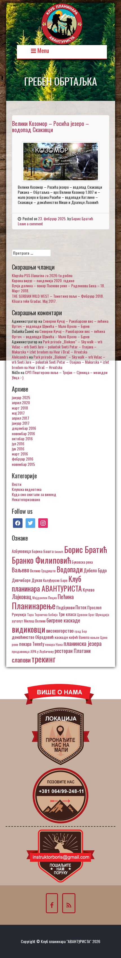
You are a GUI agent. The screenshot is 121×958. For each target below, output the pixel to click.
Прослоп (94, 607)
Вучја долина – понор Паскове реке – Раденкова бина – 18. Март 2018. (58, 288)
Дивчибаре (21, 580)
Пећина (66, 596)
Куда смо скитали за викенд (34, 494)
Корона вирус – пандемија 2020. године (43, 280)
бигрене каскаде (63, 620)
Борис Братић (82, 218)
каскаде (61, 637)
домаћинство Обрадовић (33, 637)
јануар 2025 (21, 397)
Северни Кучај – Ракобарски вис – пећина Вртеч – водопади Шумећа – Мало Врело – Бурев (60, 323)
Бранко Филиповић (41, 560)
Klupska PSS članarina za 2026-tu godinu (42, 275)
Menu (42, 50)
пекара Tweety (31, 644)
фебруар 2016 (22, 459)
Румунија (19, 614)
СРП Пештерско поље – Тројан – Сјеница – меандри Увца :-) (59, 374)
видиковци (28, 629)
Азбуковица (21, 551)
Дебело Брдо (95, 570)
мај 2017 (18, 413)
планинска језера (83, 643)
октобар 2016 (22, 438)
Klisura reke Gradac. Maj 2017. (34, 301)
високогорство (60, 630)
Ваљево (20, 569)
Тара (30, 614)
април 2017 (20, 418)
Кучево (89, 589)
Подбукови (65, 607)
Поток (80, 607)
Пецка (52, 597)
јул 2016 (18, 443)
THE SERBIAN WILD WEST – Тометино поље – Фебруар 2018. (58, 296)
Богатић (59, 551)
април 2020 (21, 402)
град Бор (81, 631)
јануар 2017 (21, 423)
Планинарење (33, 606)
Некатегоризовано (26, 499)
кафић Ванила (79, 637)
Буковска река (82, 562)
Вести (16, 484)
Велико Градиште (43, 571)
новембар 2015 (23, 464)
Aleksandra (20, 357)
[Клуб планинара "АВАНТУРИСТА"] (62, 23)
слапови (21, 659)
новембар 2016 (23, 433)
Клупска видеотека (26, 489)
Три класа (67, 614)
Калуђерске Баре (55, 580)
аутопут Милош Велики (29, 621)
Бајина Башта (43, 551)
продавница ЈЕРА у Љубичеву (33, 651)
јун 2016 (18, 449)
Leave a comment (30, 223)
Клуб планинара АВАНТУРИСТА (47, 583)
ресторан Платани (73, 650)
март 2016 (20, 454)
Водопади (70, 569)
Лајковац (22, 596)
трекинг (43, 659)
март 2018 (20, 408)
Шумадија (102, 614)
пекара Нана (54, 644)
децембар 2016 (24, 428)
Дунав (37, 580)
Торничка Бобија (46, 614)
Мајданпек (39, 597)
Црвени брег (86, 614)
